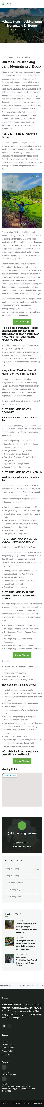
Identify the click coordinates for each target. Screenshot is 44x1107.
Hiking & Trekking (26, 29)
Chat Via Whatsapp (22, 322)
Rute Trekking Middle (13, 897)
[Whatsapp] (9, 1026)
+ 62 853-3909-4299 (22, 846)
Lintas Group (8, 57)
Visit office (5, 1084)
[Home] (6, 4)
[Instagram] (4, 1026)
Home (13, 29)
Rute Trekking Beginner (14, 890)
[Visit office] (4, 1078)
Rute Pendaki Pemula (14, 883)
